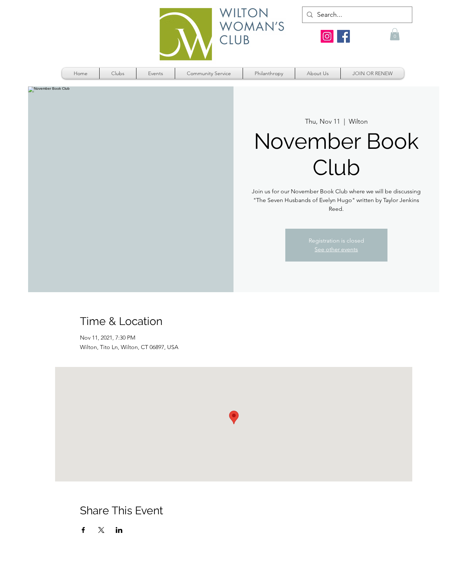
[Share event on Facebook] (83, 530)
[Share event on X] (101, 530)
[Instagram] (327, 36)
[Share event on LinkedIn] (119, 530)
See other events (336, 249)
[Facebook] (343, 36)
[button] (395, 34)
